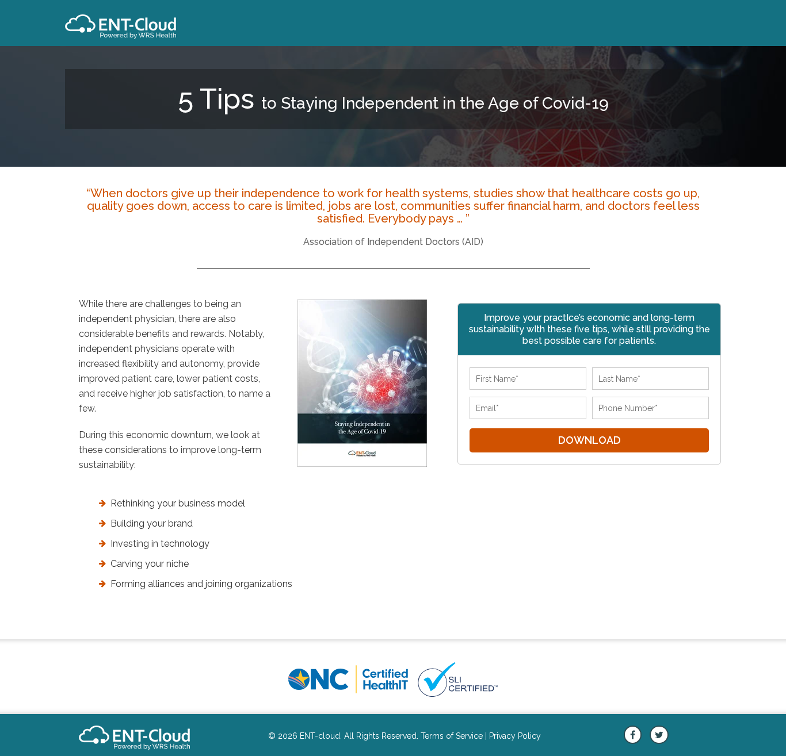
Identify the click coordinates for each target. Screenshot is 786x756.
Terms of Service (452, 735)
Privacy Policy (515, 735)
